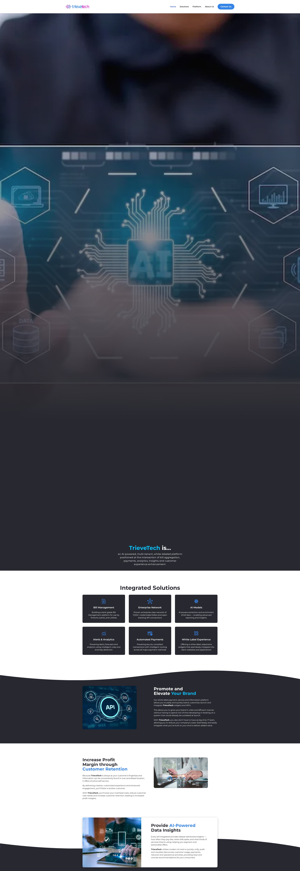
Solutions (184, 7)
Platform (197, 7)
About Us (209, 7)
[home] (77, 7)
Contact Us (226, 7)
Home (173, 7)
